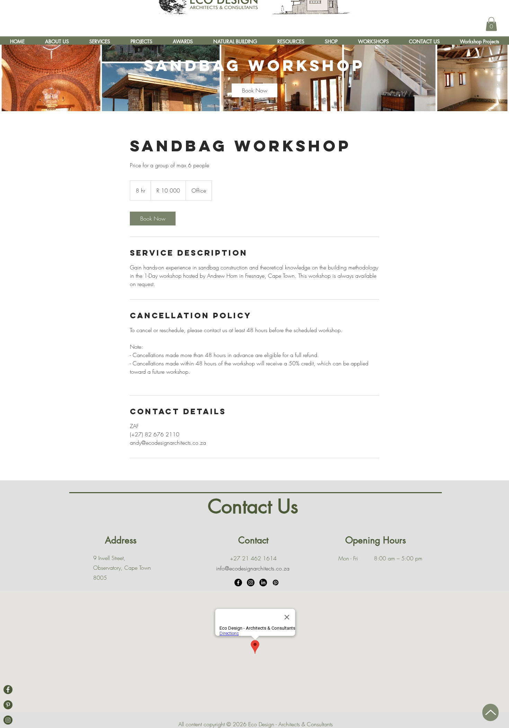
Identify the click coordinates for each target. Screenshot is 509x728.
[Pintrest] (7, 704)
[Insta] (7, 720)
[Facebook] (7, 689)
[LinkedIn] (263, 582)
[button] (491, 24)
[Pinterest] (275, 582)
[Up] (490, 712)
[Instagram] (250, 582)
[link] (254, 90)
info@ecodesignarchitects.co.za (252, 568)
